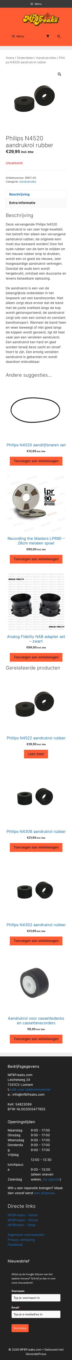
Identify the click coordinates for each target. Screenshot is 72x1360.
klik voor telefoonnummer (31, 1089)
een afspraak (43, 1193)
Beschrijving (19, 194)
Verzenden (20, 1328)
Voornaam (18, 1291)
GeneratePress (36, 1354)
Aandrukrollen (46, 58)
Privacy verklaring (21, 1240)
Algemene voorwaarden (26, 1235)
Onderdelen (25, 58)
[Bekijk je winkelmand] (47, 36)
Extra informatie (22, 203)
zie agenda (51, 1179)
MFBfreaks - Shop (22, 1225)
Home (10, 58)
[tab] (36, 194)
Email (16, 1307)
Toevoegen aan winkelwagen (36, 461)
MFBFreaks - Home (23, 1215)
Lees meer (36, 754)
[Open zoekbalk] (58, 36)
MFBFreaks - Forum (23, 1220)
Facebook (15, 1244)
